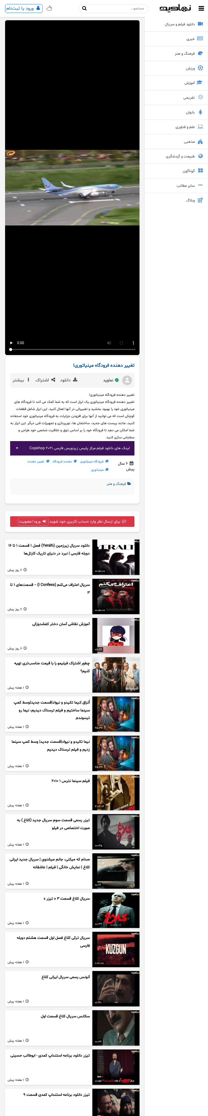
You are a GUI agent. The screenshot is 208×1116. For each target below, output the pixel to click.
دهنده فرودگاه (62, 461)
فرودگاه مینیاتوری (91, 461)
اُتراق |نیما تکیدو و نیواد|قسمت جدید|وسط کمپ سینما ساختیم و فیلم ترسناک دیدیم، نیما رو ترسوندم (52, 710)
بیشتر (19, 380)
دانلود (66, 380)
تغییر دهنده (36, 461)
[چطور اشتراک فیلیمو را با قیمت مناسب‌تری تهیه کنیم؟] (116, 675)
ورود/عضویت (30, 521)
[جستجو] (84, 8)
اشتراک (43, 380)
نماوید (108, 380)
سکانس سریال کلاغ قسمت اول (65, 1016)
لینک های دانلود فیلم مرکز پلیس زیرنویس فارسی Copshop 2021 (79, 448)
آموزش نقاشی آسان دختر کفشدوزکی (61, 624)
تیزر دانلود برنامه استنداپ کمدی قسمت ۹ (56, 1095)
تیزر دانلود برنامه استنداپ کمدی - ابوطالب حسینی (50, 1055)
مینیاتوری (97, 470)
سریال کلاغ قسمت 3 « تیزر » (67, 898)
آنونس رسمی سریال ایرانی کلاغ (66, 977)
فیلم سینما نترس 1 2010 (70, 781)
